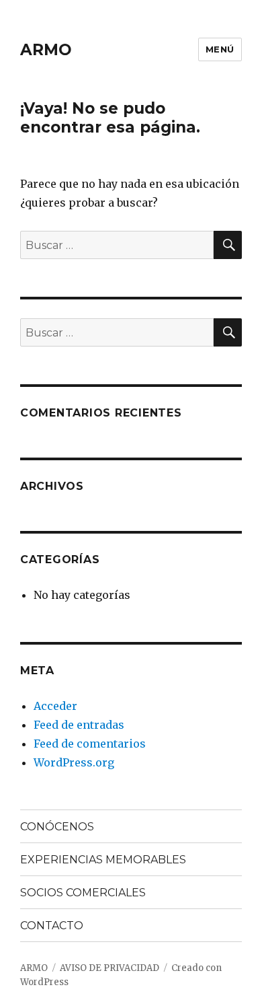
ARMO (46, 49)
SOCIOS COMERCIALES (83, 892)
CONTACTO (51, 925)
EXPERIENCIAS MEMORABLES (103, 859)
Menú (220, 49)
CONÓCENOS (57, 826)
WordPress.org (74, 762)
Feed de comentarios (90, 743)
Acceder (55, 706)
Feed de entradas (79, 724)
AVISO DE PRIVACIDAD (109, 968)
